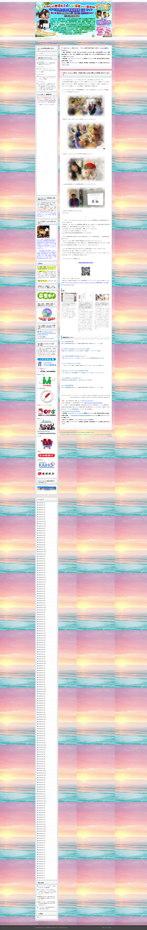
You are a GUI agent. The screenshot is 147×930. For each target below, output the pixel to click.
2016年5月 (41, 787)
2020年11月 (41, 663)
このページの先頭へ (107, 927)
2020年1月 (41, 684)
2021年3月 (41, 654)
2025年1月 (41, 547)
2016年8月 (41, 780)
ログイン (40, 917)
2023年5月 (41, 593)
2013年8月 (41, 863)
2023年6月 (41, 591)
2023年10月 (41, 582)
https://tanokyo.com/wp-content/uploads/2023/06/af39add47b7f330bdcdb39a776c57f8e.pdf (46, 333)
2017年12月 (41, 742)
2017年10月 (41, 747)
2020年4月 (41, 677)
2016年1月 (41, 796)
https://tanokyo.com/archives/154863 (45, 338)
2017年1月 (41, 768)
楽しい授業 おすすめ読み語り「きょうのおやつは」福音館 (75, 348)
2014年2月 (41, 849)
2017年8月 (41, 752)
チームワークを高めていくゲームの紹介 (71, 363)
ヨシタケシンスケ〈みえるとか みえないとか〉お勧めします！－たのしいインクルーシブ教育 (47, 78)
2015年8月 (41, 807)
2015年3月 (41, 819)
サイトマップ (48, 38)
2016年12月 (41, 770)
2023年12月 (41, 577)
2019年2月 (41, 710)
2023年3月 (41, 598)
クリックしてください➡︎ (42, 485)
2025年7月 (41, 533)
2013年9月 (41, 861)
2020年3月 (41, 679)
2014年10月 (41, 831)
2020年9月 (41, 665)
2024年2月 (41, 572)
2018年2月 (41, 738)
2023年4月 (41, 596)
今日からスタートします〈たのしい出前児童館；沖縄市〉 (75, 370)
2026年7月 (41, 505)
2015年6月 (41, 812)
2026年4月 (41, 512)
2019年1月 (41, 712)
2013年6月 (41, 868)
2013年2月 (41, 873)
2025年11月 (41, 523)
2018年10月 (41, 719)
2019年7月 (41, 698)
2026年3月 (41, 514)
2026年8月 (41, 502)
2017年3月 (41, 763)
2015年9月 (41, 805)
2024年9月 (41, 556)
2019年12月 (41, 686)
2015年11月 (41, 801)
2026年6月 (41, 507)
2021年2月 (41, 656)
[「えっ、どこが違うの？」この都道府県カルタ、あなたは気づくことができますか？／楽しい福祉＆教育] (85, 297)
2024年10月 (41, 554)
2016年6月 (41, 784)
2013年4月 (41, 870)
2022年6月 (41, 619)
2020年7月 (41, 670)
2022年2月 (41, 628)
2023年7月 (41, 589)
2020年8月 (41, 668)
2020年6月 (41, 672)
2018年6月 (41, 728)
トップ (39, 38)
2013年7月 (41, 866)
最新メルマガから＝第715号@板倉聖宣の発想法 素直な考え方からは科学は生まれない (47, 903)
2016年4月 (41, 789)
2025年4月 (41, 540)
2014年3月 (41, 847)
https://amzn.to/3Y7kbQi (87, 400)
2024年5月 (41, 565)
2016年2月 (41, 794)
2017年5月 (41, 759)
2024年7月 (41, 561)
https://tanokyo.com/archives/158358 (71, 411)
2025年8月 (41, 530)
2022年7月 (41, 616)
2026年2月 (41, 516)
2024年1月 (41, 575)
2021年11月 (41, 635)
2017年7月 (41, 754)
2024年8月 (41, 558)
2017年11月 (41, 745)
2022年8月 (41, 614)
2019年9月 (41, 693)
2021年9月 (41, 640)
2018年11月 (41, 717)
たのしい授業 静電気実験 (67, 341)
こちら (72, 56)
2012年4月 (41, 877)
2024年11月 (41, 551)
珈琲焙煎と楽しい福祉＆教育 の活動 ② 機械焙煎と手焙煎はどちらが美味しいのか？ (47, 898)
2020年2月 (41, 682)
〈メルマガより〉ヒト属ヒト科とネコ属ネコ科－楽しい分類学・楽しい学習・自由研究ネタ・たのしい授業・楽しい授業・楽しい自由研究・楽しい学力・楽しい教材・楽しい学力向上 (47, 86)
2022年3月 (41, 626)
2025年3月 (41, 542)
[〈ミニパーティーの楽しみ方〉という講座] (68, 297)
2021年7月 (41, 644)
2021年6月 (41, 647)
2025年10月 (41, 526)
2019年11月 (41, 689)
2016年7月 (41, 782)
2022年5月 (41, 621)
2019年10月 (41, 691)
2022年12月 (41, 605)
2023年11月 (41, 579)
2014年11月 (41, 828)
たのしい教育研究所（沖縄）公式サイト (51, 927)
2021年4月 (41, 651)
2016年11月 (41, 773)
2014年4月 (41, 845)
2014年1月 (41, 852)
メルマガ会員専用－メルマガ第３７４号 (71, 378)
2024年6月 (41, 563)
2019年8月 (41, 696)
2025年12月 (41, 521)
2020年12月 (41, 661)
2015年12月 (41, 798)
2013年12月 (41, 854)
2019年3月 (41, 707)
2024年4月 (41, 568)
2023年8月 (41, 586)
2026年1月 (41, 519)
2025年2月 (41, 544)
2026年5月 (41, 509)
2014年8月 (41, 835)
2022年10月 (41, 610)
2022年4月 (41, 624)
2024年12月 (41, 549)
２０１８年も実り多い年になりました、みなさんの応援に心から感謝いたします (77, 432)
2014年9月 (41, 833)
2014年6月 (41, 840)
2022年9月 (41, 612)
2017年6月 (41, 756)
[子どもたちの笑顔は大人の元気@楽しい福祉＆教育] (102, 297)
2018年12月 (41, 714)
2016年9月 (41, 777)
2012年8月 (41, 875)
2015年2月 (41, 821)
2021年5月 (41, 649)
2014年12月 (41, 826)
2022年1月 (41, 630)
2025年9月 (41, 528)
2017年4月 (41, 761)
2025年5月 (41, 537)
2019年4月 (41, 705)
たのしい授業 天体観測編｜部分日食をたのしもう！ (73, 356)
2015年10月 (41, 803)
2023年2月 (41, 600)
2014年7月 (41, 838)
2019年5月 (41, 703)
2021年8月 (41, 642)
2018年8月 (41, 724)
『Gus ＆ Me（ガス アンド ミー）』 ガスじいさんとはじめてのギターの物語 (47, 70)
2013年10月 (41, 859)
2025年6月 (41, 535)
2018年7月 (41, 726)
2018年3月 (41, 735)
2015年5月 (41, 815)
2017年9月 (41, 749)
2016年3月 (41, 791)
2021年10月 (41, 637)
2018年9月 (41, 721)
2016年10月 (41, 775)
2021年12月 (41, 633)
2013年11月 (41, 856)
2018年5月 (41, 731)
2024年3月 (41, 570)
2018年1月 (41, 740)
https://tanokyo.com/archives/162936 (80, 415)
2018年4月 (41, 733)
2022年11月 (41, 607)
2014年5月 (41, 842)
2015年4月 (41, 817)
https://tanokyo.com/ (86, 262)
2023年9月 (41, 584)
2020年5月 (41, 675)
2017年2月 (41, 766)
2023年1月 (41, 603)
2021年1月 (41, 658)
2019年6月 (41, 700)
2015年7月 (41, 810)
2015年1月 (41, 824)
